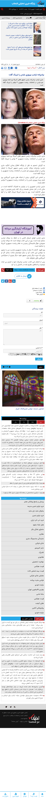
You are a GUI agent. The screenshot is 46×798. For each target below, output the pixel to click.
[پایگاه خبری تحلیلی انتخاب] (41, 3)
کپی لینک (40, 270)
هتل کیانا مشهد (38, 524)
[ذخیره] (9, 68)
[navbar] (44, 9)
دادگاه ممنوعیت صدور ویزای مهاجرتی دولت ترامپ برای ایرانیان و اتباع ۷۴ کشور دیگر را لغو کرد (22, 696)
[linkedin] (14, 281)
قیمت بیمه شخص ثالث (35, 571)
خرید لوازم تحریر (38, 515)
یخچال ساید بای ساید (36, 511)
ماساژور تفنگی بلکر (37, 529)
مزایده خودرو (39, 585)
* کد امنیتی (39, 348)
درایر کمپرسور (39, 548)
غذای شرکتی (39, 543)
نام (42, 312)
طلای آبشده (40, 603)
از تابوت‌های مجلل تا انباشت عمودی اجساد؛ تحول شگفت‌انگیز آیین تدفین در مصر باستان (19, 37)
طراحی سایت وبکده (37, 580)
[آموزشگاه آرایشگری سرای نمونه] (23, 230)
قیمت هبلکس (39, 566)
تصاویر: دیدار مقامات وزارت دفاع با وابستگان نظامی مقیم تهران (25, 409)
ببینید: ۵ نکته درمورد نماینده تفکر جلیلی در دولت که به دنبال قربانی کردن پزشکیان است (22, 487)
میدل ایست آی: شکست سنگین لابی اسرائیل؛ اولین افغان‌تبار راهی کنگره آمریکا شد (22, 656)
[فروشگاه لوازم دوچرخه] (23, 216)
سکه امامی (40, 594)
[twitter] (2, 281)
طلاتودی (41, 557)
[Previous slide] (9, 367)
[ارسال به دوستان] (5, 68)
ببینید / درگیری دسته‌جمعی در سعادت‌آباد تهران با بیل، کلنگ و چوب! (23, 492)
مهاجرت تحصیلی (38, 561)
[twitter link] (6, 707)
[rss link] (14, 707)
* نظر (41, 328)
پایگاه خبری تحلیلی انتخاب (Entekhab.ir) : (31, 123)
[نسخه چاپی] (2, 68)
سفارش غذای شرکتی (37, 575)
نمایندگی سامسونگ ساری (35, 538)
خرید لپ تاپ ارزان (37, 520)
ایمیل (41, 320)
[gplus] (10, 281)
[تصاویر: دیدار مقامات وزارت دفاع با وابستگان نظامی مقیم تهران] (23, 388)
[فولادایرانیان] (23, 202)
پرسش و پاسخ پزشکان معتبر (34, 501)
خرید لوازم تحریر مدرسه (35, 506)
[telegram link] (10, 707)
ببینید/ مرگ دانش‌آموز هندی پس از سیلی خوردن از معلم (26, 483)
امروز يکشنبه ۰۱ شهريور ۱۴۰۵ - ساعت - (30, 9)
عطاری (41, 534)
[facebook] (6, 281)
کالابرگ (41, 552)
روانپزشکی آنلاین (38, 608)
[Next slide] (3, 367)
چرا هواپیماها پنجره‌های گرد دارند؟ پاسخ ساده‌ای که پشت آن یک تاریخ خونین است (19, 48)
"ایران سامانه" (15, 721)
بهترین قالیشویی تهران (36, 589)
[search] (2, 9)
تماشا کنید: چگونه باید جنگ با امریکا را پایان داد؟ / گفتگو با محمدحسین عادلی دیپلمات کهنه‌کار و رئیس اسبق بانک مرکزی (19, 26)
